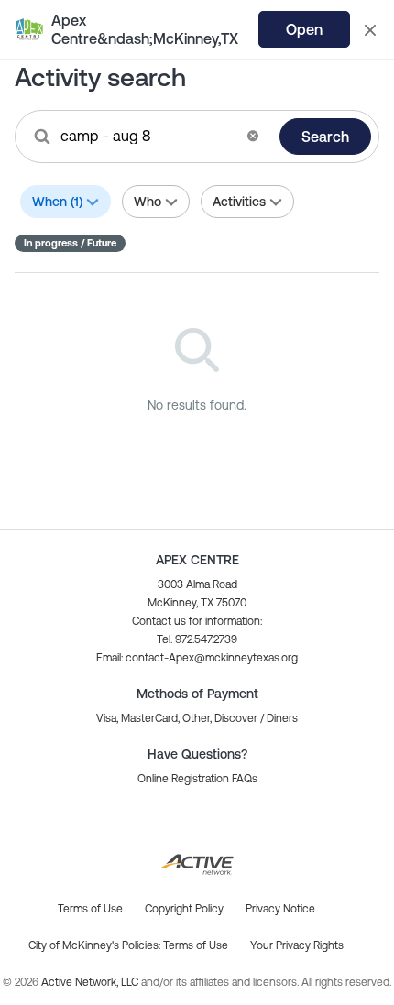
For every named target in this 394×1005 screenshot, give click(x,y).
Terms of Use (195, 945)
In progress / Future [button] (70, 242)
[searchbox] (148, 135)
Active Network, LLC (91, 982)
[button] (252, 135)
